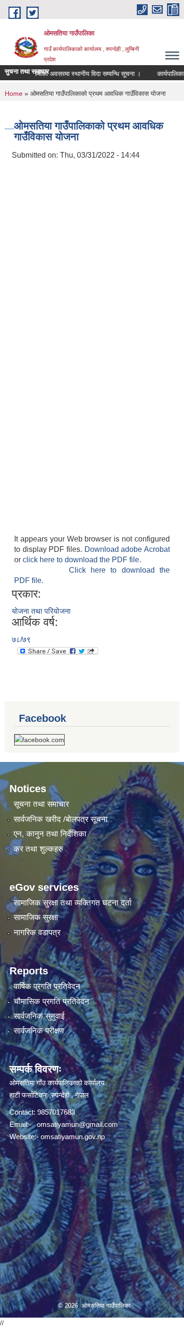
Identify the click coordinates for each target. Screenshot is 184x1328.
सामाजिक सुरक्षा (36, 917)
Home (14, 93)
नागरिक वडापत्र (37, 932)
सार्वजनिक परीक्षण (39, 1030)
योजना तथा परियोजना (41, 611)
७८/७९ (21, 639)
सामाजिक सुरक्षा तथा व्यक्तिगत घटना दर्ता (73, 902)
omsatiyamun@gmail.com (77, 1124)
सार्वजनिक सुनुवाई (39, 1016)
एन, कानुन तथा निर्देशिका (50, 833)
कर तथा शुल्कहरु (38, 849)
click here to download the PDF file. (82, 560)
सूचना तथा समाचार (41, 804)
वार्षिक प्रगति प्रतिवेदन (47, 986)
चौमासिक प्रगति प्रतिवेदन (51, 1001)
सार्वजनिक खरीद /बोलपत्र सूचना (61, 819)
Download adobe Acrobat (127, 549)
